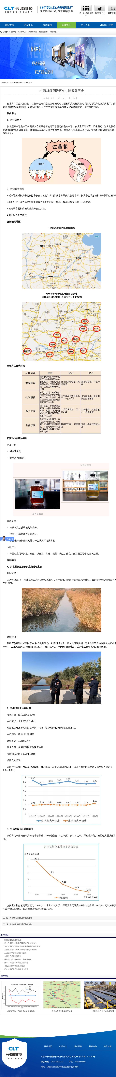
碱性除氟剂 (54, 32)
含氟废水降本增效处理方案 (14, 966)
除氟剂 (13, 32)
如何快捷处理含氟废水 (12, 940)
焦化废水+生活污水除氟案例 (103, 1011)
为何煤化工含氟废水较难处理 (21, 918)
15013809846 (80, 1062)
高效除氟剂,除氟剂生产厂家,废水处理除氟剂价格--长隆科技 (18, 9)
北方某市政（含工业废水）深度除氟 (21, 1011)
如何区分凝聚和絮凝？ (12, 956)
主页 (11, 83)
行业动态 (27, 83)
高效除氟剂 (32, 32)
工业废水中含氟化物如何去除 (15, 953)
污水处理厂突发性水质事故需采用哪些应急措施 (22, 946)
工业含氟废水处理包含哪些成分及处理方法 (20, 943)
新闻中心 (66, 25)
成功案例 (47, 25)
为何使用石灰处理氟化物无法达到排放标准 (20, 950)
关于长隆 (85, 25)
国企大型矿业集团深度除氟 (62, 1011)
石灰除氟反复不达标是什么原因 (16, 969)
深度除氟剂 (22, 32)
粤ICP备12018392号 (86, 1057)
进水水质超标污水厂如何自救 (21, 924)
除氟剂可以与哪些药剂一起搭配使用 (18, 959)
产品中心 (28, 25)
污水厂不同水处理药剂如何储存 (16, 963)
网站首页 (9, 25)
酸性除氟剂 (43, 32)
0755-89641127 (57, 1062)
